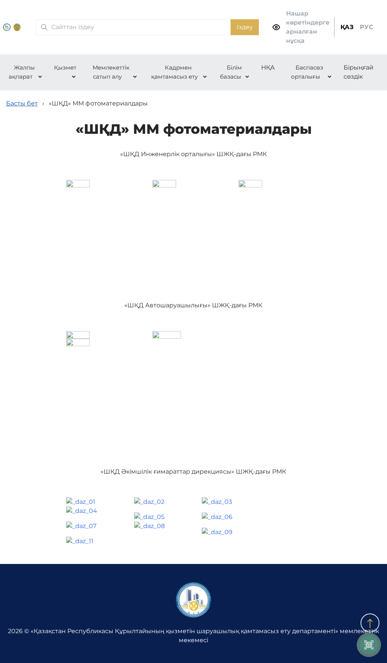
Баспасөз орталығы (307, 72)
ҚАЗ (347, 27)
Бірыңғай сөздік (358, 72)
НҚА (268, 67)
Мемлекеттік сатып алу (111, 72)
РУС (366, 27)
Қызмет (65, 67)
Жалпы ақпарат (22, 72)
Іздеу (245, 27)
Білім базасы (231, 72)
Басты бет (22, 103)
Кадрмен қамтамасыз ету (174, 72)
